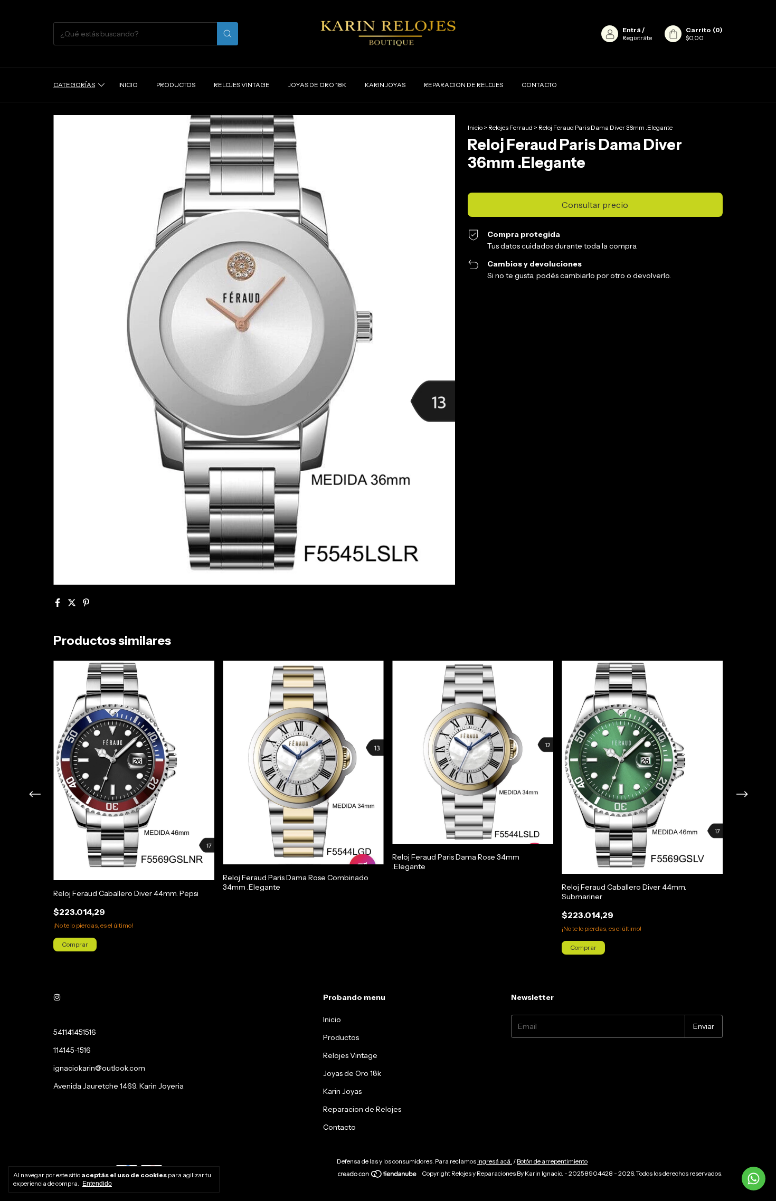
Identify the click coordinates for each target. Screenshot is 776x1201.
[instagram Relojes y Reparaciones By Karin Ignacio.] (57, 997)
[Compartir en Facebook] (58, 602)
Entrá (631, 30)
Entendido (97, 1183)
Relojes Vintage (242, 85)
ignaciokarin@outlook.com (99, 1068)
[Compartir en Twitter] (73, 602)
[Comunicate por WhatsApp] (753, 1178)
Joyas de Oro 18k (317, 85)
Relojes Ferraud (510, 127)
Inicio (128, 85)
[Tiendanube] (378, 1176)
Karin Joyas (385, 85)
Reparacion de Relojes (463, 85)
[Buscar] (227, 33)
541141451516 (74, 1032)
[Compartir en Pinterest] (86, 602)
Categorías (74, 85)
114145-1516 (72, 1050)
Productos (175, 85)
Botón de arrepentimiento (552, 1161)
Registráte (637, 38)
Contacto (539, 85)
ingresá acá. (494, 1161)
